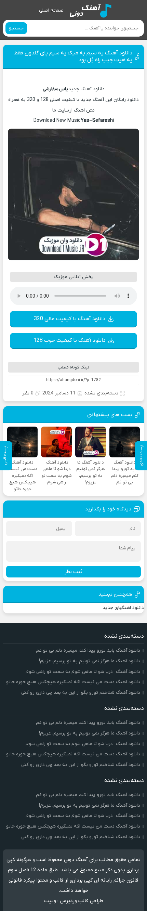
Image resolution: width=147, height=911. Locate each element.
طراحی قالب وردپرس (81, 900)
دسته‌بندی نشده (101, 393)
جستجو (16, 28)
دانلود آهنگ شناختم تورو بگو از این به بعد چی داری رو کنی (80, 692)
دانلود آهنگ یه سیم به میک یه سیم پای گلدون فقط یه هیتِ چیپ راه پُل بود (73, 56)
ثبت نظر (73, 571)
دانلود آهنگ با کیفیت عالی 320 (69, 318)
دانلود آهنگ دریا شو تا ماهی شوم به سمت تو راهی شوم (83, 671)
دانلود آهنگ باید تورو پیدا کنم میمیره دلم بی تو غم (88, 650)
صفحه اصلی (51, 10)
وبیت (50, 900)
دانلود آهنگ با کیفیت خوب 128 (70, 340)
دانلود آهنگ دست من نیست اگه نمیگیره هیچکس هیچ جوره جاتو (73, 682)
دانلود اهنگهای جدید (123, 607)
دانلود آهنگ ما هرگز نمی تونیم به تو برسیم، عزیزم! (89, 661)
